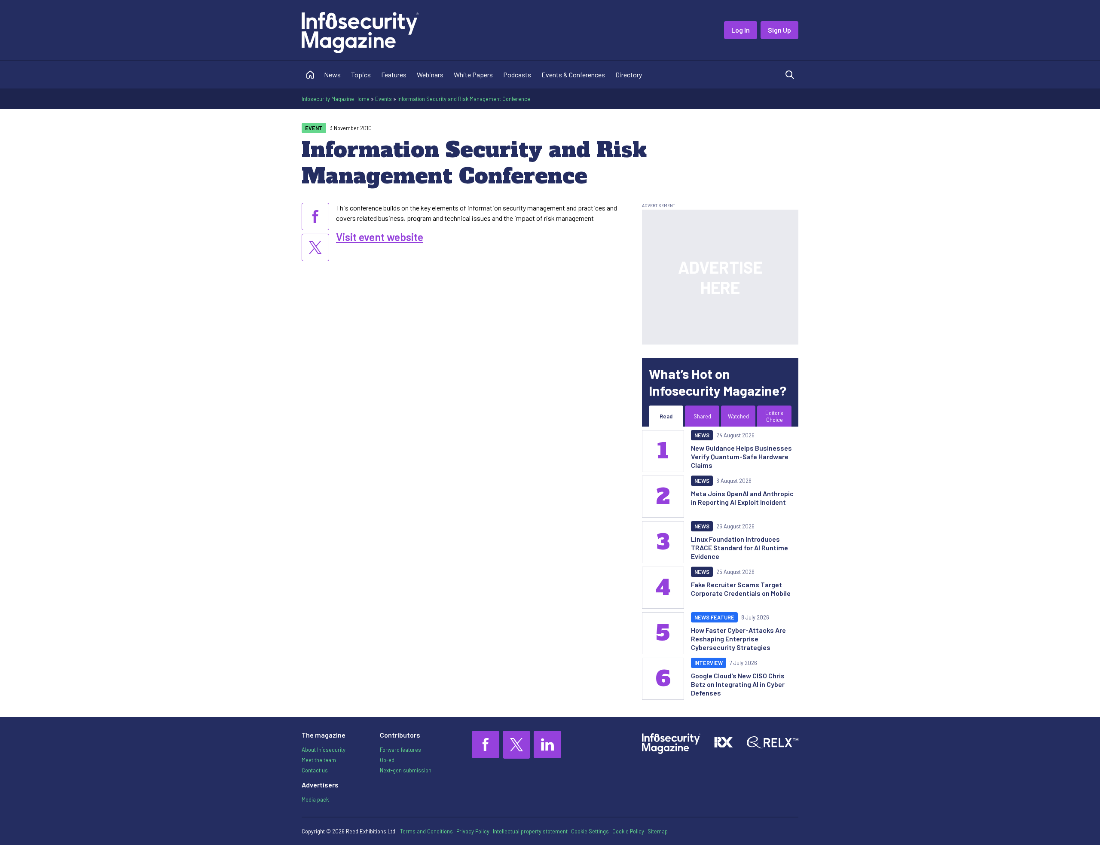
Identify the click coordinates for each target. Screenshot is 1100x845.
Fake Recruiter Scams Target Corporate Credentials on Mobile (741, 588)
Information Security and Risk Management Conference (463, 98)
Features (393, 74)
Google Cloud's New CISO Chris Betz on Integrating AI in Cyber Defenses (738, 684)
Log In (740, 30)
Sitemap (658, 831)
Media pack (315, 799)
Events (383, 98)
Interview (708, 662)
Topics (361, 74)
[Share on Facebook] (315, 216)
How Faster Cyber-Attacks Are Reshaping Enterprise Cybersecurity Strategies (738, 638)
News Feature (714, 617)
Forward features (400, 749)
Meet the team (319, 760)
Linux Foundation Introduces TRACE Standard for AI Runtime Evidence (739, 547)
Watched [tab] (738, 416)
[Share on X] (315, 247)
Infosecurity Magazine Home (336, 98)
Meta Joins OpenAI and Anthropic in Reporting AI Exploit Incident (742, 497)
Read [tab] (666, 416)
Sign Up (779, 30)
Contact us (315, 770)
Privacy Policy (472, 831)
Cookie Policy (628, 831)
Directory (628, 74)
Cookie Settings (590, 831)
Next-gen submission (405, 770)
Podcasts (517, 74)
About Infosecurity (323, 749)
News (332, 74)
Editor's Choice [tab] (774, 416)
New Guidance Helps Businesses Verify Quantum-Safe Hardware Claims (741, 456)
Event (314, 128)
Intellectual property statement (530, 831)
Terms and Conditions (426, 831)
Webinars (430, 74)
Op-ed (387, 760)
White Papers (473, 74)
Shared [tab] (702, 416)
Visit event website (379, 236)
